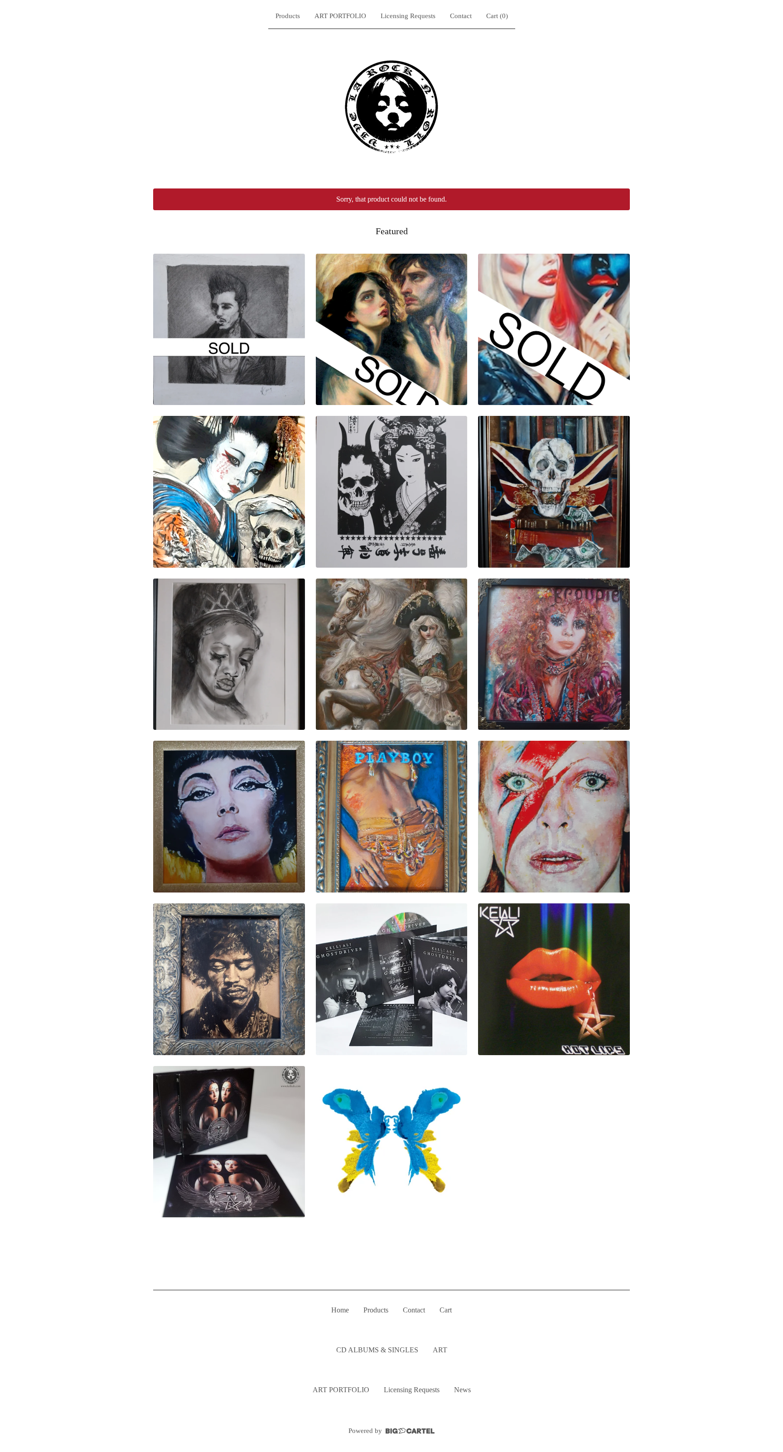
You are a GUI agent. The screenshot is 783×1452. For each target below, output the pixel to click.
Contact (461, 15)
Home (340, 1310)
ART (440, 1350)
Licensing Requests (408, 15)
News (462, 1390)
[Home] (391, 106)
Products (288, 15)
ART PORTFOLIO (340, 15)
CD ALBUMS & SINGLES (377, 1350)
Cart (446, 1310)
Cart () (497, 15)
